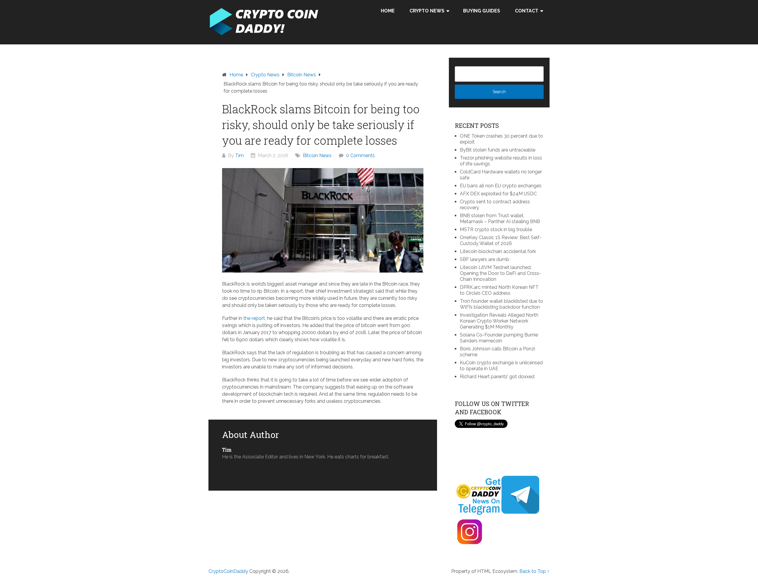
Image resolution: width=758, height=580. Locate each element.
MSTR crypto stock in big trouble (496, 229)
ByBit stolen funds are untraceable (497, 150)
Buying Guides (481, 11)
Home (388, 11)
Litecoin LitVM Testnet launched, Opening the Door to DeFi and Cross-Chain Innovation (500, 273)
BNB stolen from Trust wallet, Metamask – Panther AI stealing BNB (500, 218)
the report (254, 318)
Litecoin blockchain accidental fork (498, 251)
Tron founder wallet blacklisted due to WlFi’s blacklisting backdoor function (501, 304)
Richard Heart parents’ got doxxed (497, 376)
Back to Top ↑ (534, 571)
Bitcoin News (317, 155)
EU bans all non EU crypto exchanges (501, 185)
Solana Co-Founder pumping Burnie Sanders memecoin (499, 338)
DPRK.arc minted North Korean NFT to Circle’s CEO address (499, 290)
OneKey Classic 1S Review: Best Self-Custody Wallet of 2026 (501, 240)
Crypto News (426, 11)
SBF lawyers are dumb (484, 259)
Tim (239, 155)
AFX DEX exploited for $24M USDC (498, 193)
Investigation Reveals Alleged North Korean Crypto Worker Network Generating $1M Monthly (499, 321)
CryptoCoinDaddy (228, 571)
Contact (526, 11)
